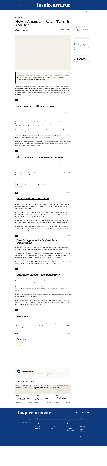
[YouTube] (82, 413)
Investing (37, 423)
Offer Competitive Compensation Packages (82, 22)
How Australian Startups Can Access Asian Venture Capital (80, 45)
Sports (52, 424)
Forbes (17, 357)
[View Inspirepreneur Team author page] (16, 30)
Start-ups (18, 17)
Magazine (68, 423)
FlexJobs (17, 361)
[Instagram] (85, 413)
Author (81, 424)
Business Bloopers (38, 426)
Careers (82, 434)
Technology (37, 428)
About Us (82, 421)
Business (37, 424)
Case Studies (68, 424)
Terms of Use (87, 443)
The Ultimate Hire (19, 345)
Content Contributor (84, 433)
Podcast (67, 421)
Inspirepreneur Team (23, 30)
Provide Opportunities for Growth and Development (83, 27)
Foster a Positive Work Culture (81, 24)
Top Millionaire (69, 428)
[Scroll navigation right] (87, 12)
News (36, 421)
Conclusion (78, 32)
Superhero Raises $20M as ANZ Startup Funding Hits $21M (81, 59)
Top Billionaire (69, 426)
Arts (51, 421)
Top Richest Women (70, 430)
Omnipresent (18, 349)
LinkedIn (17, 353)
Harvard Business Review (21, 365)
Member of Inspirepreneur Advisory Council (83, 428)
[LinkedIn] (79, 413)
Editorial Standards (84, 436)
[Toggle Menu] (20, 5)
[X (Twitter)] (77, 413)
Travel (52, 428)
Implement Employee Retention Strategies (82, 30)
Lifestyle (52, 423)
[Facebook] (88, 413)
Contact (82, 422)
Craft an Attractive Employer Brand (82, 20)
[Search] (87, 5)
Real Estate (53, 426)
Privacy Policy (80, 443)
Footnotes (78, 34)
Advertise (82, 431)
